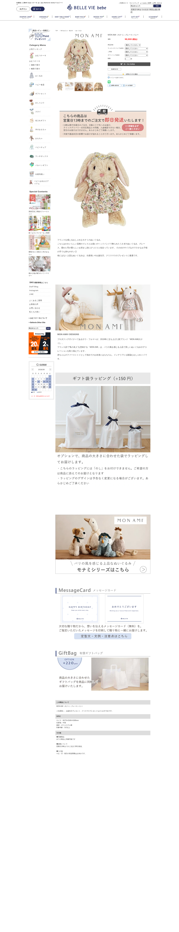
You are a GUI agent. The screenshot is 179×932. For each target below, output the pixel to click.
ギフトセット (40, 94)
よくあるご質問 (145, 3)
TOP (56, 30)
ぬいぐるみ (78, 30)
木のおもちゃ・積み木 (67, 30)
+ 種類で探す (34, 69)
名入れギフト (40, 120)
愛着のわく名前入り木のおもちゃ (39, 253)
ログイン (23, 9)
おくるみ (39, 76)
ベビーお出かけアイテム (41, 182)
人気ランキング (35, 49)
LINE (31, 294)
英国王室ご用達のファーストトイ (39, 212)
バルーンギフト (41, 165)
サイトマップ (134, 3)
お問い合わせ (157, 3)
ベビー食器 (39, 85)
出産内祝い (39, 174)
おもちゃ (39, 138)
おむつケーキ (40, 55)
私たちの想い (34, 312)
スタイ (38, 111)
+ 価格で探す (34, 65)
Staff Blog (33, 287)
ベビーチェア (40, 147)
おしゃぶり (39, 103)
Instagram (33, 290)
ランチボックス (41, 156)
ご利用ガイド (123, 3)
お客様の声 (33, 304)
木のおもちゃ (40, 129)
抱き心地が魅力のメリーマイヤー (39, 274)
